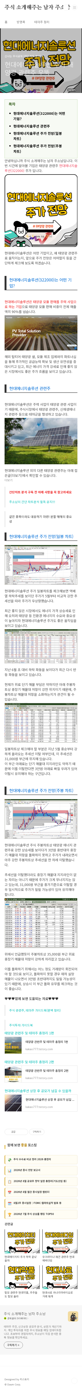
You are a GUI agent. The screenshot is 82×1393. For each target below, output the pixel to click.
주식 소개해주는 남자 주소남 (37, 7)
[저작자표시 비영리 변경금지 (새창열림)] (49, 1131)
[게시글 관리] (23, 1132)
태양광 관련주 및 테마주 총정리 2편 (29, 1061)
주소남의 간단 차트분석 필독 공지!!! (32, 501)
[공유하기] (19, 1132)
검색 (66, 7)
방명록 (21, 22)
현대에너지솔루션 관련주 (31, 126)
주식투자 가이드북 (21, 1025)
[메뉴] (74, 7)
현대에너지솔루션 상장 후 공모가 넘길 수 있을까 (38, 1090)
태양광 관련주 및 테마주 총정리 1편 (29, 1033)
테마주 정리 (41, 22)
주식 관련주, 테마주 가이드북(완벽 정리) (35, 1010)
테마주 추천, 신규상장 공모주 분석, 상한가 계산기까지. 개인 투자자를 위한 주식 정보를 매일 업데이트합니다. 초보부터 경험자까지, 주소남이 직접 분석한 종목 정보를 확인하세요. (32, 1332)
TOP (74, 1381)
